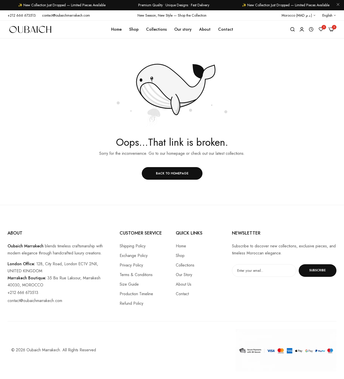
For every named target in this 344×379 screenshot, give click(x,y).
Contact (182, 294)
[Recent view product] (311, 29)
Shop (180, 255)
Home (181, 246)
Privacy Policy (131, 265)
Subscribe (317, 270)
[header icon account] (302, 29)
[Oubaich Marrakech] (30, 29)
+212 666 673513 (23, 292)
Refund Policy (131, 303)
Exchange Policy (134, 255)
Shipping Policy (133, 246)
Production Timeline (136, 294)
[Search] (292, 29)
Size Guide (129, 284)
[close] (338, 5)
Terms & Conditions (136, 275)
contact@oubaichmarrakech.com (35, 301)
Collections (185, 265)
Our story (184, 275)
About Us (183, 284)
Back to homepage (172, 173)
